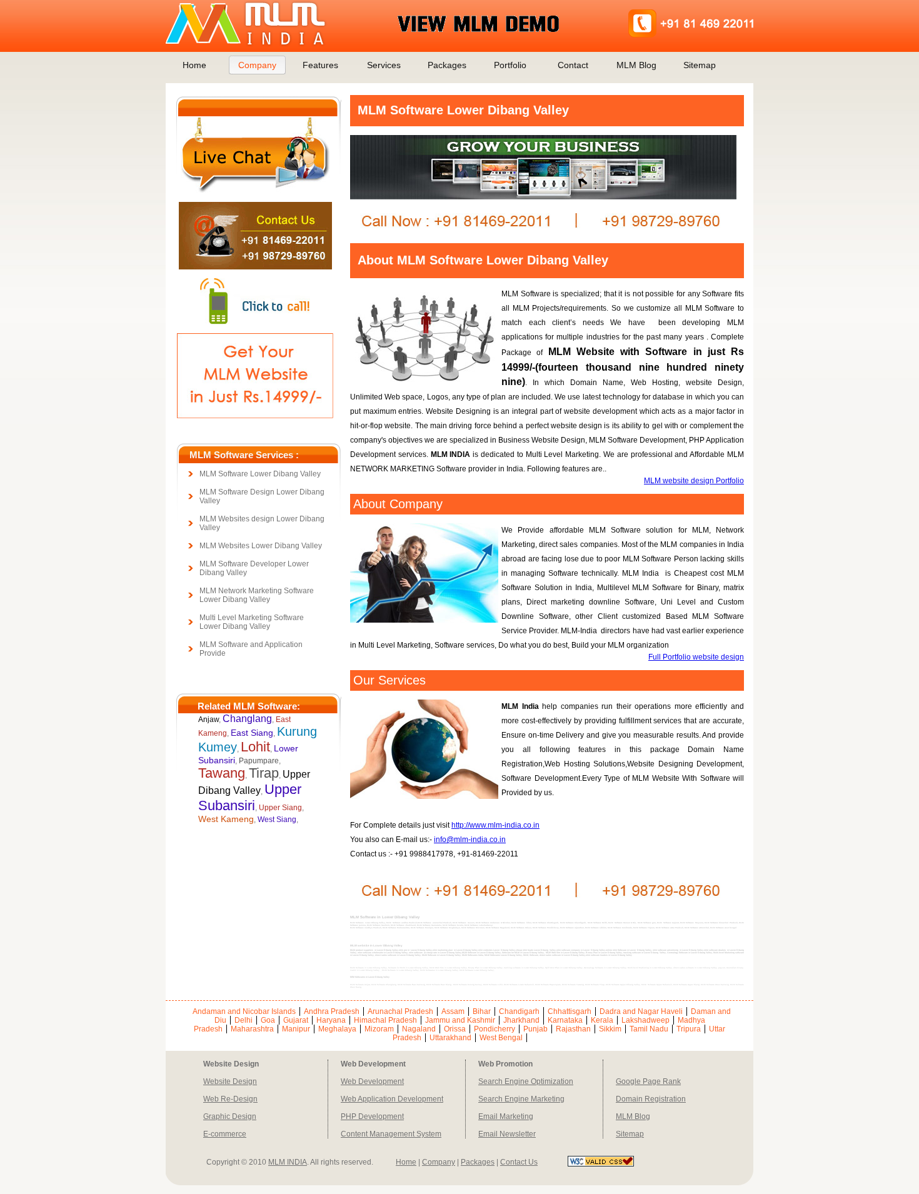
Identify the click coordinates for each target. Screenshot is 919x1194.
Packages (447, 65)
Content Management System (391, 1134)
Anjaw (208, 719)
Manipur (296, 1029)
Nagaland (419, 1029)
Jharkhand (521, 1020)
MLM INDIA (287, 1162)
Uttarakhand (450, 1037)
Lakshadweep (645, 1020)
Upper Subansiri (249, 797)
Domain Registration (651, 1099)
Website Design (230, 1081)
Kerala (602, 1020)
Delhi (243, 1020)
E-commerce (224, 1134)
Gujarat (295, 1020)
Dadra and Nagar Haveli (641, 1011)
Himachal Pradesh (385, 1020)
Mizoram (379, 1029)
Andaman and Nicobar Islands (244, 1011)
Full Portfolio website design (696, 657)
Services (384, 65)
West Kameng (226, 819)
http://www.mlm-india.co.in (495, 825)
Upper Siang (280, 807)
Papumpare (259, 760)
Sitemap (699, 65)
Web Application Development (392, 1099)
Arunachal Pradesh (400, 1011)
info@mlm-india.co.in (470, 839)
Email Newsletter (507, 1134)
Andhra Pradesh (331, 1011)
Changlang (247, 718)
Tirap (264, 773)
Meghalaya (337, 1029)
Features (320, 65)
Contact (573, 65)
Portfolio (510, 65)
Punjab (535, 1029)
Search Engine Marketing (521, 1099)
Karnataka (565, 1020)
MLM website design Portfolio (694, 480)
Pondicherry (494, 1029)
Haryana (331, 1020)
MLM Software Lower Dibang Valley (260, 473)
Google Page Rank (648, 1081)
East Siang (252, 733)
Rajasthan (573, 1029)
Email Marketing (505, 1116)
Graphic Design (229, 1116)
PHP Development (372, 1116)
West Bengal (501, 1037)
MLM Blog (636, 65)
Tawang (221, 773)
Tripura (688, 1029)
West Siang (277, 819)
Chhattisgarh (569, 1011)
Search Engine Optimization (525, 1081)
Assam (453, 1011)
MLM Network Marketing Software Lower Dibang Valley (256, 595)
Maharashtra (252, 1029)
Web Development (372, 1081)
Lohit (255, 747)
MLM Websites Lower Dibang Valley (260, 545)
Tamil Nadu (649, 1029)
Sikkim (610, 1029)
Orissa (455, 1029)
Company (257, 65)
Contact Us (519, 1162)
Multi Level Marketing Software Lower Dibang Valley (251, 622)
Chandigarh (519, 1011)
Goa (268, 1020)
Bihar (482, 1011)
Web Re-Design (230, 1099)
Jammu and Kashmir (460, 1020)
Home (194, 65)
